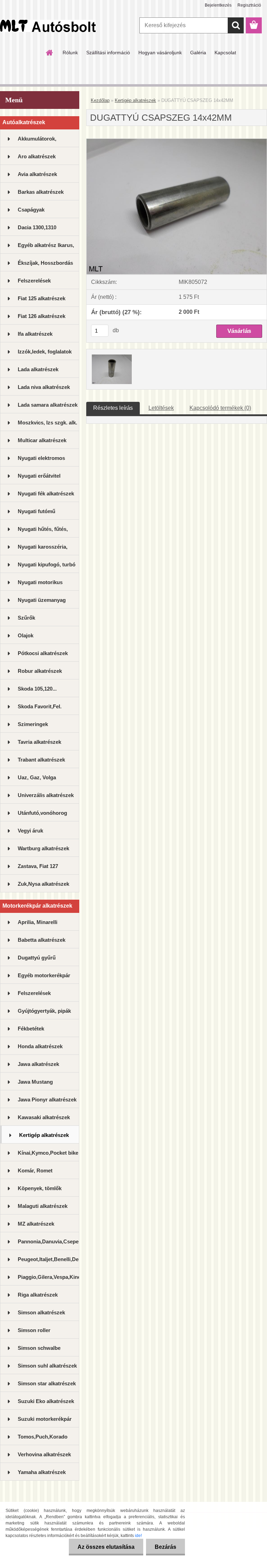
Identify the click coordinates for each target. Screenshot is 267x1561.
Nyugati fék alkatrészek (46, 493)
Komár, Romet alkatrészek (35, 1173)
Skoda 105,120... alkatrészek (37, 691)
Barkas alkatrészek (41, 192)
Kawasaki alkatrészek (44, 1117)
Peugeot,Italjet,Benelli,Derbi (48, 1259)
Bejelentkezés (218, 5)
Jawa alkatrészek (38, 1064)
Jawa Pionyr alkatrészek (47, 1099)
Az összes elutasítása (106, 1547)
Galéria (198, 52)
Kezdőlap (100, 100)
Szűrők (26, 618)
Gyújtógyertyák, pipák (44, 1011)
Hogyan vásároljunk (160, 52)
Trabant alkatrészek (41, 760)
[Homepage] (49, 53)
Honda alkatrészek (40, 1046)
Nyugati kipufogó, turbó (46, 564)
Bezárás (165, 1547)
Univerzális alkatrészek (46, 795)
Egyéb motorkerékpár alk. (44, 978)
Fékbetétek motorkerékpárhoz (40, 1031)
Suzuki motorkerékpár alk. (45, 1421)
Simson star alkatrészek (47, 1383)
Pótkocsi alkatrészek (43, 653)
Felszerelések (34, 281)
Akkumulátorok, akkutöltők (37, 141)
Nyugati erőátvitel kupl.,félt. (39, 478)
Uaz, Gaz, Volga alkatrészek (37, 780)
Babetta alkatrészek (41, 940)
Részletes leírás (113, 408)
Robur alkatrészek (40, 671)
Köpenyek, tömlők (40, 1188)
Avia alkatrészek (37, 174)
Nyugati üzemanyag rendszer (42, 602)
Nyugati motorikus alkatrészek (40, 585)
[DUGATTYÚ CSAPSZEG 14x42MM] (177, 141)
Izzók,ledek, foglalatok (45, 352)
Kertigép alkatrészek (44, 1135)
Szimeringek (33, 724)
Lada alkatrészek (38, 369)
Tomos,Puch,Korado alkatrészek (42, 1439)
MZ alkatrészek (36, 1224)
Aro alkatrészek (37, 156)
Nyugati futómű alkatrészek (36, 514)
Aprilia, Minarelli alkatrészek (37, 925)
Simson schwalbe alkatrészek (39, 1350)
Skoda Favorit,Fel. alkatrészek (40, 709)
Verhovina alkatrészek (44, 1454)
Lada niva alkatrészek (44, 387)
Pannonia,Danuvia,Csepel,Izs (48, 1241)
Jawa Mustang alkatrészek (35, 1084)
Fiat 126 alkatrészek (41, 316)
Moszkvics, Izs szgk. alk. (47, 422)
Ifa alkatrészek (35, 334)
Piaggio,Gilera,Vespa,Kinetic (48, 1277)
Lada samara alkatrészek (48, 405)
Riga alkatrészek (38, 1295)
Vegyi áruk (30, 831)
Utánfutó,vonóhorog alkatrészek (42, 815)
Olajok (25, 635)
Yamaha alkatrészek (42, 1472)
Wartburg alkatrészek (43, 848)
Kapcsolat (225, 52)
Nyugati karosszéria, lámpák (42, 549)
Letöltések (161, 408)
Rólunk (70, 52)
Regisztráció (249, 5)
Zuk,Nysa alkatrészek (43, 884)
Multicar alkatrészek (42, 440)
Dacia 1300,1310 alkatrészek (37, 230)
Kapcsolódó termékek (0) (220, 408)
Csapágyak (31, 210)
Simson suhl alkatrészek (47, 1366)
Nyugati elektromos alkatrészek (41, 461)
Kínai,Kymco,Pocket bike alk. (48, 1155)
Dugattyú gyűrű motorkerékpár (37, 960)
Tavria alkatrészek (39, 742)
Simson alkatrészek (41, 1312)
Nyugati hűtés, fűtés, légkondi (43, 531)
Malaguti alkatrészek (42, 1206)
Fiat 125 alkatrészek (41, 298)
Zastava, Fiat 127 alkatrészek (38, 869)
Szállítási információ (108, 52)
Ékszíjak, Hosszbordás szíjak (45, 265)
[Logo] (48, 25)
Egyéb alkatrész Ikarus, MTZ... (46, 248)
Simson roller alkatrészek (34, 1333)
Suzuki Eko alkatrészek (46, 1401)
